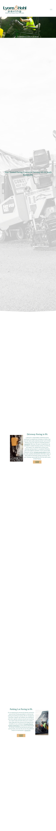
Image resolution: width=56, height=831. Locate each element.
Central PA (27, 444)
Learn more (37, 462)
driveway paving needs (40, 452)
